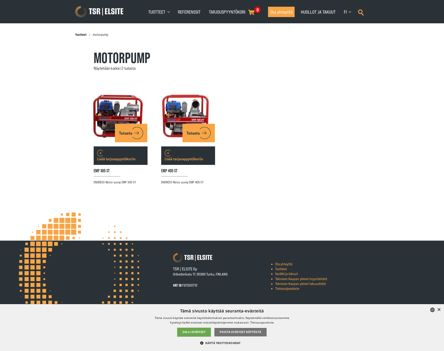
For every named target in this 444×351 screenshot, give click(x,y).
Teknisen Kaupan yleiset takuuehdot (300, 283)
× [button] (439, 310)
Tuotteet (157, 12)
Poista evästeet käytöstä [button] (240, 332)
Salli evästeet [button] (194, 332)
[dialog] (222, 327)
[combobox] (432, 310)
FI (346, 12)
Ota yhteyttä (281, 12)
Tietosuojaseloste (287, 288)
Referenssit (189, 12)
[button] (222, 342)
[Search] (360, 12)
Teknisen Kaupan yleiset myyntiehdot (301, 278)
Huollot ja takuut (318, 12)
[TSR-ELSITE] (99, 12)
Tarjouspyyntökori (227, 12)
